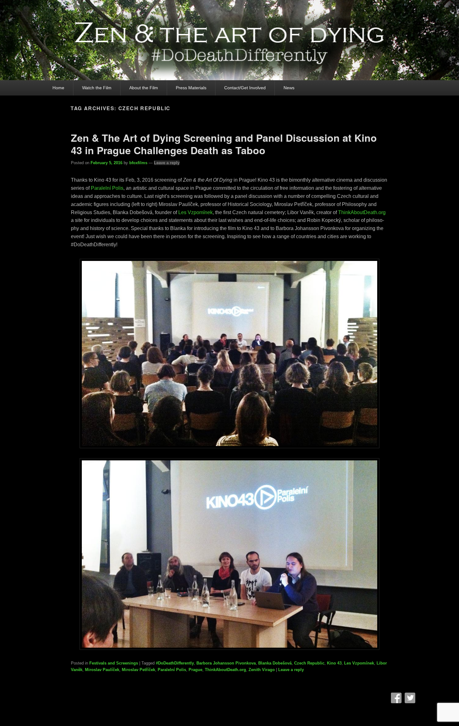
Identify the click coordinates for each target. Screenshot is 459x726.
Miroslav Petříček (138, 669)
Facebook (396, 698)
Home (58, 87)
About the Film (143, 87)
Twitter (410, 698)
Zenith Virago (262, 669)
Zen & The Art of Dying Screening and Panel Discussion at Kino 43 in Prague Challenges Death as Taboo (224, 143)
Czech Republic (309, 663)
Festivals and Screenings (113, 663)
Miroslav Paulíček (102, 669)
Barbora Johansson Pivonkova (226, 663)
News (289, 87)
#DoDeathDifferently (175, 663)
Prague (195, 669)
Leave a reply (167, 162)
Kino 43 (334, 663)
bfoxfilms (138, 162)
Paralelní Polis (172, 669)
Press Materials (191, 87)
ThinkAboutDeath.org (225, 669)
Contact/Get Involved (245, 87)
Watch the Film (96, 87)
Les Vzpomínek (359, 663)
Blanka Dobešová (275, 663)
